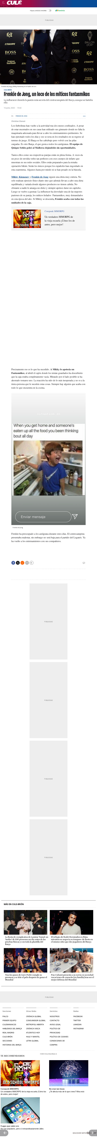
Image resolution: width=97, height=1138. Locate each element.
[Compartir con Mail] (27, 563)
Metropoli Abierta (35, 1024)
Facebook (78, 1016)
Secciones (7, 1040)
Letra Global (32, 1040)
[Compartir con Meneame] (22, 563)
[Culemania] (51, 2)
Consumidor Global (35, 1020)
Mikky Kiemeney (20, 177)
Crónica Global (33, 1016)
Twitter (77, 1020)
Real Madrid (8, 1032)
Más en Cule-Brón (14, 904)
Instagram (78, 1028)
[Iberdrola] (60, 10)
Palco (5, 1016)
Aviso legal (55, 1024)
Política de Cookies (59, 1036)
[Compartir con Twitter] (18, 563)
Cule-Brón (8, 90)
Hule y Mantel (33, 1036)
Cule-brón (8, 1036)
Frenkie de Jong (21, 116)
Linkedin (77, 1024)
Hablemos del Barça (12, 1028)
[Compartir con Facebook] (13, 563)
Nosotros (54, 1016)
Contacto (54, 1020)
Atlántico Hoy (33, 1032)
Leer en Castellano (7, 6)
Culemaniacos (9, 1024)
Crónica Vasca (33, 1028)
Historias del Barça (12, 1045)
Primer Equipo (9, 1020)
